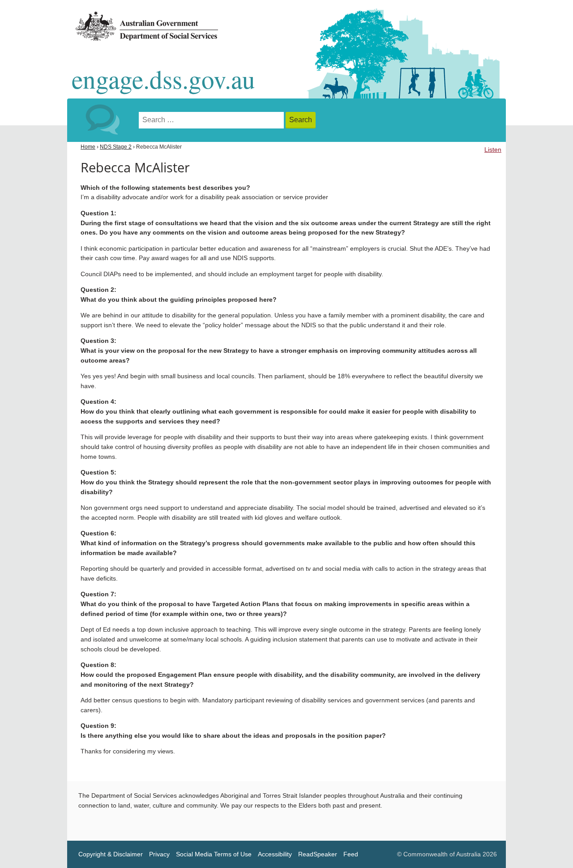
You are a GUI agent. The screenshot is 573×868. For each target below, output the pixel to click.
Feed (350, 854)
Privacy (159, 854)
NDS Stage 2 (116, 147)
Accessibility (275, 854)
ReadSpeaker (317, 854)
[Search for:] (212, 120)
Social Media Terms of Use (214, 854)
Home (88, 147)
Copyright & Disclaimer (110, 854)
